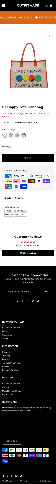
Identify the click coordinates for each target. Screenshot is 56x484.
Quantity (6, 147)
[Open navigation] (8, 5)
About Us (6, 387)
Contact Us (7, 335)
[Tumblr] (27, 301)
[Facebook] (17, 301)
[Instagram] (33, 301)
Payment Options (10, 370)
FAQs (4, 331)
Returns (5, 359)
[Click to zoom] (49, 35)
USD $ (14, 441)
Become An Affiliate (11, 328)
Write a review (28, 252)
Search (5, 338)
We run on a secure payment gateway (35, 481)
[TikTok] (38, 301)
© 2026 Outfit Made (10, 481)
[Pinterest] (22, 301)
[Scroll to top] (49, 476)
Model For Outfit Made (12, 391)
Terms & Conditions (11, 363)
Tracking (6, 355)
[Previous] (7, 65)
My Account (7, 394)
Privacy (5, 366)
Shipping (19, 198)
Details (7, 198)
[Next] (49, 65)
